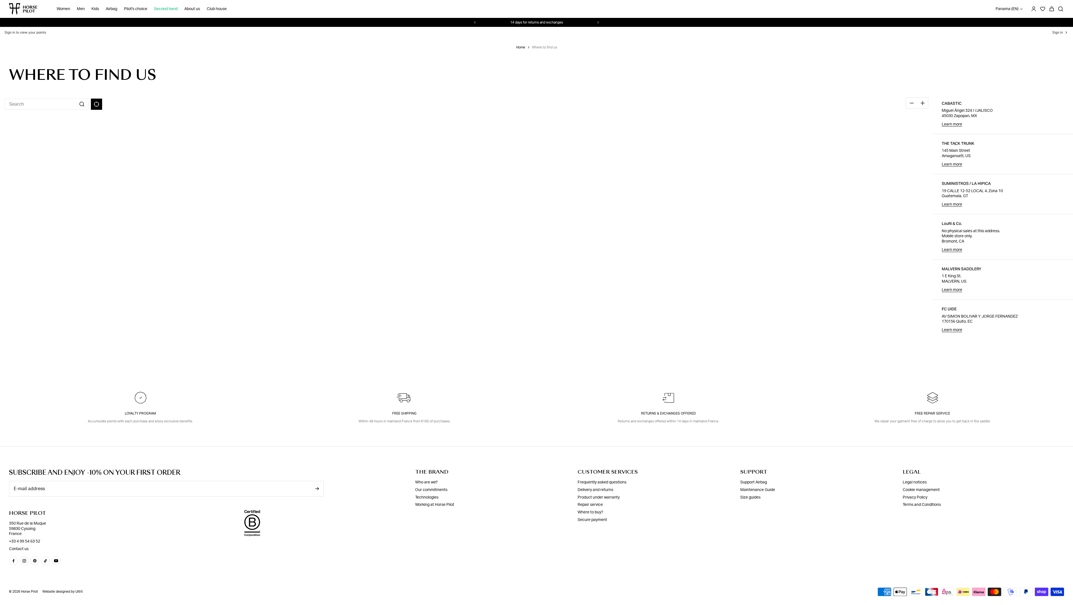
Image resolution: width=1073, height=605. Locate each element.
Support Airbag (753, 482)
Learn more (952, 124)
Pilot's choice (135, 9)
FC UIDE (949, 308)
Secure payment (592, 520)
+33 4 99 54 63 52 (24, 541)
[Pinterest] (34, 560)
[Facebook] (13, 560)
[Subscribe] (317, 488)
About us (192, 9)
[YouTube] (56, 560)
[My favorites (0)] (1042, 9)
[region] (466, 213)
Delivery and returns (595, 490)
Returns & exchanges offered (668, 413)
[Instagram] (24, 560)
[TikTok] (45, 560)
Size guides (750, 497)
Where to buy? (590, 512)
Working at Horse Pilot (434, 505)
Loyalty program (140, 413)
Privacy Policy (915, 497)
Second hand (166, 9)
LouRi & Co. (952, 223)
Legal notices (915, 482)
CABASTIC (952, 103)
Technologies (426, 497)
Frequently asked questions (602, 482)
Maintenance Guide (757, 490)
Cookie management (921, 490)
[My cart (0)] (1051, 9)
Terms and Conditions (922, 505)
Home (520, 47)
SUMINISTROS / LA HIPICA (966, 183)
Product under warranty (599, 497)
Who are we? (426, 482)
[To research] (1060, 9)
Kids (95, 9)
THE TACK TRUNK (958, 143)
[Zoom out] (911, 103)
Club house (217, 9)
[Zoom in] (922, 103)
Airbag (111, 9)
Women (63, 9)
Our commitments (431, 490)
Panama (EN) (1007, 9)
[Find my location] (96, 104)
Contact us (19, 549)
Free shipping (404, 413)
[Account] (1033, 9)
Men (81, 9)
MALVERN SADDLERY (961, 268)
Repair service (590, 505)
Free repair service (932, 413)
